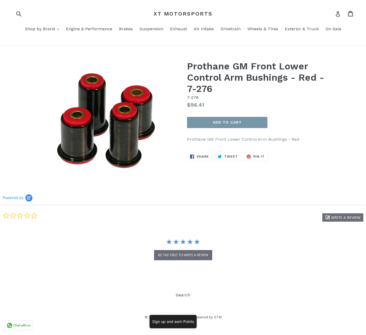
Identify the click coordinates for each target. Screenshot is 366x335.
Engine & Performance (89, 28)
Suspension (151, 28)
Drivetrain (231, 28)
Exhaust (178, 28)
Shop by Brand (43, 28)
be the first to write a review (183, 255)
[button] (342, 217)
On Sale (333, 28)
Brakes (126, 28)
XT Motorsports (183, 13)
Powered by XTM (207, 317)
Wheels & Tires (262, 28)
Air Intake (204, 28)
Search (183, 294)
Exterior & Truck (302, 28)
